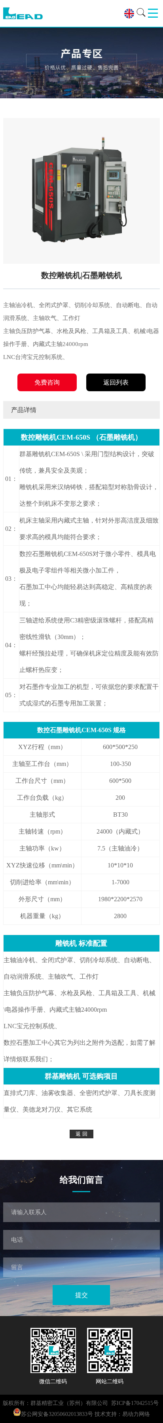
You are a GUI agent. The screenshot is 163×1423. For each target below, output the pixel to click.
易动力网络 (136, 1414)
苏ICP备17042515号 (135, 1403)
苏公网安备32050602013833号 (57, 1414)
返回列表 (116, 382)
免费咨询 (47, 382)
